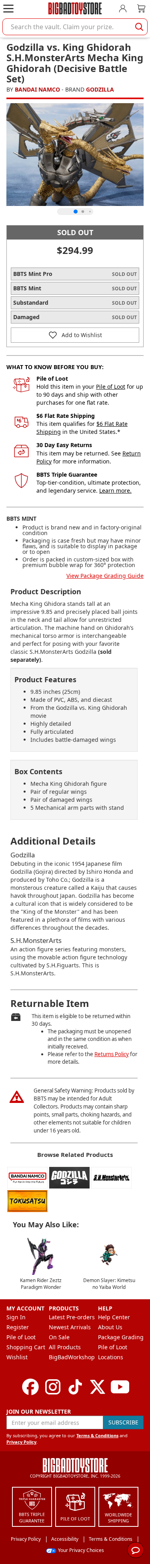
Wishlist (17, 1357)
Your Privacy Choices (81, 1550)
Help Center (114, 1317)
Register (17, 1327)
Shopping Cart (25, 1347)
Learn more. (115, 490)
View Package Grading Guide (105, 575)
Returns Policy (111, 1054)
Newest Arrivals (70, 1327)
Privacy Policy (21, 1442)
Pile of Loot (110, 386)
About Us (110, 1327)
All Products (65, 1347)
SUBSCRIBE (123, 1422)
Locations (110, 1357)
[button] (75, 335)
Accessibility (64, 1539)
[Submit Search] (139, 26)
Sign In (16, 1317)
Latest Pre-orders (72, 1317)
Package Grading (121, 1337)
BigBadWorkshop (72, 1357)
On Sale (59, 1337)
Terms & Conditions (97, 1435)
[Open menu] (8, 8)
